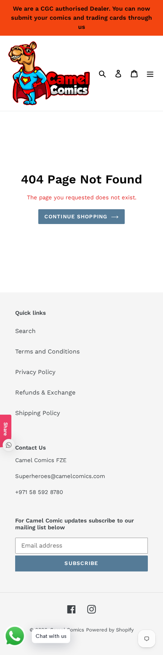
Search (25, 331)
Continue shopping (75, 216)
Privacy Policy (35, 372)
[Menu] (150, 73)
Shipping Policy (37, 413)
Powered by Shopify (110, 630)
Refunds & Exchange (45, 392)
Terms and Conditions (47, 351)
